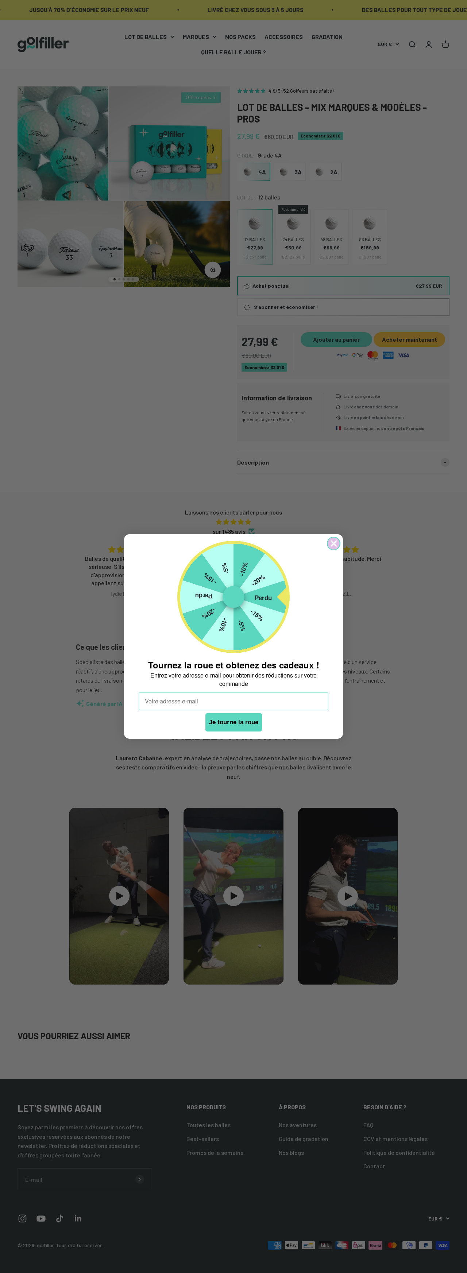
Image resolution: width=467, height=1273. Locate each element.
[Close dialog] (333, 543)
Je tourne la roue (233, 722)
